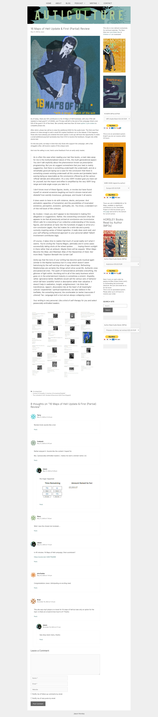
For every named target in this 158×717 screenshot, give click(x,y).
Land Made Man (115, 32)
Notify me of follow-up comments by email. (47, 694)
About (58, 3)
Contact (108, 3)
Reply (35, 429)
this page (106, 211)
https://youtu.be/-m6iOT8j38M (45, 557)
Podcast (79, 3)
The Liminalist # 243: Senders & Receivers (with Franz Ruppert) (52, 395)
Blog (68, 3)
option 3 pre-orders (88, 123)
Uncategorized (37, 391)
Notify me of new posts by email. (44, 698)
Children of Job (108, 34)
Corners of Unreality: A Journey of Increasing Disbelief (49, 393)
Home (48, 3)
